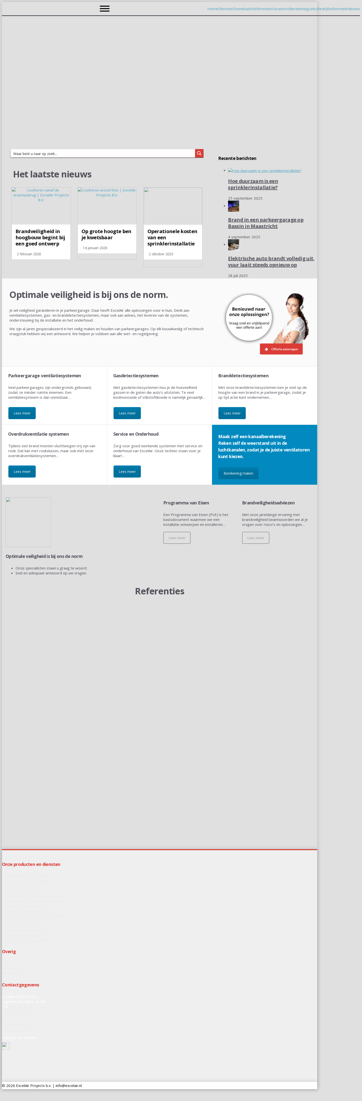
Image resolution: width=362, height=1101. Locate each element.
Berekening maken (238, 473)
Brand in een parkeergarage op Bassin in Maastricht (265, 222)
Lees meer (22, 413)
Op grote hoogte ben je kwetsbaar (107, 234)
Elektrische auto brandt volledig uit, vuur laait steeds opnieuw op (271, 261)
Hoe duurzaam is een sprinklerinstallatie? (253, 184)
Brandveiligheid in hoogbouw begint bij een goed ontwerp (40, 237)
